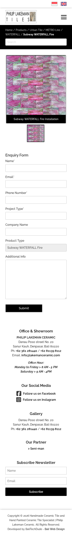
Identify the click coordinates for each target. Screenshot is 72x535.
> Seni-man (36, 448)
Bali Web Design (55, 529)
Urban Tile (36, 30)
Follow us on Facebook (39, 393)
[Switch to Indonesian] (52, 4)
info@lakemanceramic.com (40, 355)
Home (9, 30)
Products (21, 30)
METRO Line (53, 30)
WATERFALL (12, 34)
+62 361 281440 (26, 351)
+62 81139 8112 (50, 351)
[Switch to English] (61, 4)
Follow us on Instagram (39, 399)
